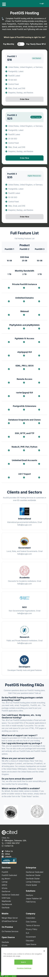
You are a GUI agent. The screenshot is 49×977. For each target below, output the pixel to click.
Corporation (30, 918)
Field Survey (31, 902)
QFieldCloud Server (9, 921)
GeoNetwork (7, 904)
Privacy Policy (31, 929)
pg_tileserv (6, 879)
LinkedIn (7, 857)
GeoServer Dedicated (10, 895)
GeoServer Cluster (33, 875)
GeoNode (5, 908)
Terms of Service (33, 925)
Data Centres (31, 922)
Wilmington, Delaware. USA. (15, 840)
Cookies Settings (24, 968)
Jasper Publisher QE (34, 898)
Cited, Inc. (6, 838)
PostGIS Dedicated (9, 875)
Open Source (31, 944)
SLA (27, 933)
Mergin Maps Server (10, 918)
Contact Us (8, 846)
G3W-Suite (6, 898)
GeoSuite (5, 942)
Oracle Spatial (31, 885)
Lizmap (5, 882)
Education (30, 941)
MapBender (6, 901)
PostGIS (5, 872)
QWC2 (4, 885)
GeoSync (29, 895)
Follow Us (8, 851)
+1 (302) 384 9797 (12, 843)
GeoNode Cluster (33, 879)
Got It (23, 962)
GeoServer (6, 891)
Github (7, 854)
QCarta (4, 888)
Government (31, 937)
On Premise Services (10, 931)
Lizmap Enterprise (33, 882)
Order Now (24, 99)
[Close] (44, 951)
